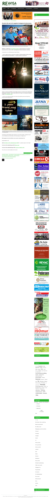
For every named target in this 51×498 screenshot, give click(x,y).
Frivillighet (37, 435)
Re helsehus (43, 382)
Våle (37, 395)
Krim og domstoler (38, 444)
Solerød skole (37, 388)
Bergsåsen (40, 366)
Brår (36, 369)
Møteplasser (37, 458)
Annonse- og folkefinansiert (7, 10)
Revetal (42, 384)
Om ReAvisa (36, 8)
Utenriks (36, 483)
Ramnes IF (42, 379)
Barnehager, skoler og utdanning (40, 422)
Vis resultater (42, 411)
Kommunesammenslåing (41, 373)
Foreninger (37, 433)
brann (41, 367)
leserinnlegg (38, 377)
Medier (36, 453)
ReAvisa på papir (38, 478)
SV (43, 388)
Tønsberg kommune (39, 391)
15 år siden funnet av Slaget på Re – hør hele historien (10, 155)
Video (8, 8)
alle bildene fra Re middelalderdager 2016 (11, 142)
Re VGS (45, 386)
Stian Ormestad (13, 20)
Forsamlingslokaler (29, 8)
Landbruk (36, 449)
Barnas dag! (17, 145)
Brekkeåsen (44, 367)
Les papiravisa (13, 8)
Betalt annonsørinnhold (39, 424)
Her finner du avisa (21, 8)
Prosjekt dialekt (37, 469)
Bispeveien (37, 367)
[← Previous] (3, 160)
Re (38, 381)
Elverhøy (39, 369)
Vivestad (45, 393)
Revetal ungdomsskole (39, 386)
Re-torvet (42, 381)
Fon (42, 369)
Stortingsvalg (41, 388)
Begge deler (39, 408)
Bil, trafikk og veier (38, 426)
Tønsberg (43, 390)
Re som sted (37, 476)
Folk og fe (36, 431)
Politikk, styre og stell (38, 465)
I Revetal (38, 403)
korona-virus (41, 374)
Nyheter (4, 8)
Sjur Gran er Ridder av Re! (20, 147)
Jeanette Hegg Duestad (44, 370)
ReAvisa (17, 48)
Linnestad (43, 377)
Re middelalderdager (38, 474)
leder (36, 451)
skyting (46, 387)
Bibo (44, 366)
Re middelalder (13, 48)
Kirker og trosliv (37, 442)
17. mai (37, 366)
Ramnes (38, 379)
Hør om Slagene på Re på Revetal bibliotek (9, 156)
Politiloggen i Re (37, 467)
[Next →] (31, 160)
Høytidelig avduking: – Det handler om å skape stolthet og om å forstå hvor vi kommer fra (16, 154)
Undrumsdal (39, 393)
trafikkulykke (38, 390)
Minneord (36, 456)
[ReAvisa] (9, 5)
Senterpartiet (42, 387)
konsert (37, 374)
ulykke (44, 391)
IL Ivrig (39, 370)
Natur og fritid (37, 460)
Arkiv (36, 413)
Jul (35, 440)
